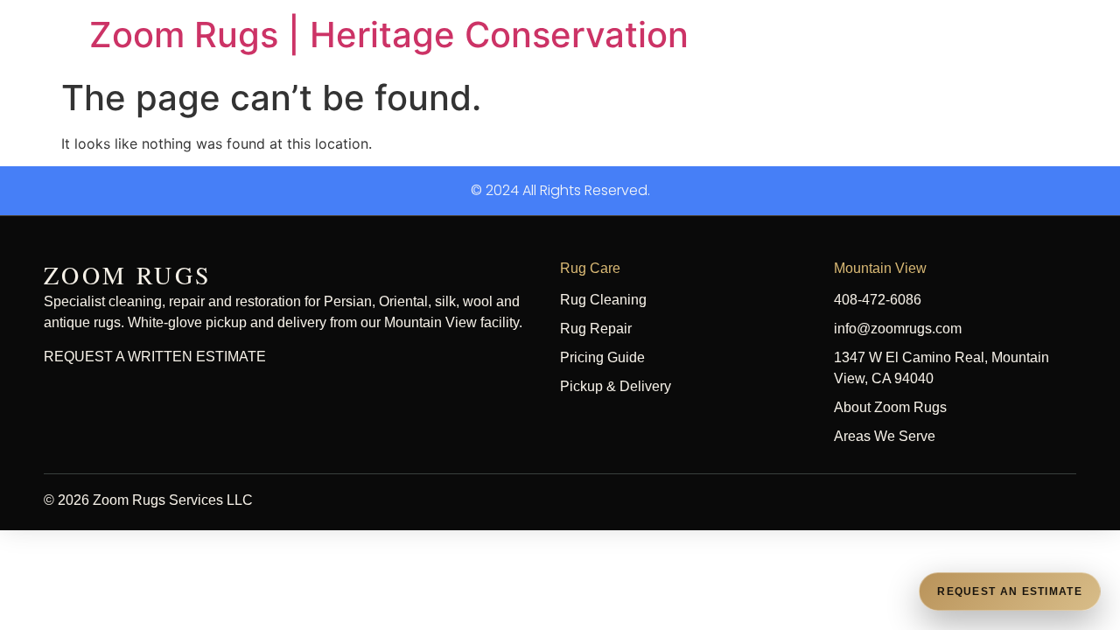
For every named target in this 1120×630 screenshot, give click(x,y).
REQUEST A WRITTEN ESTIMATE (155, 356)
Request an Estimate (1009, 591)
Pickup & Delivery (615, 386)
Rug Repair (596, 328)
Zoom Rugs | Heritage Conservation (389, 34)
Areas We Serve (884, 436)
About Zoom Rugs (890, 407)
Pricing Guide (602, 357)
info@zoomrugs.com (898, 328)
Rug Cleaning (603, 299)
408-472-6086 (877, 299)
